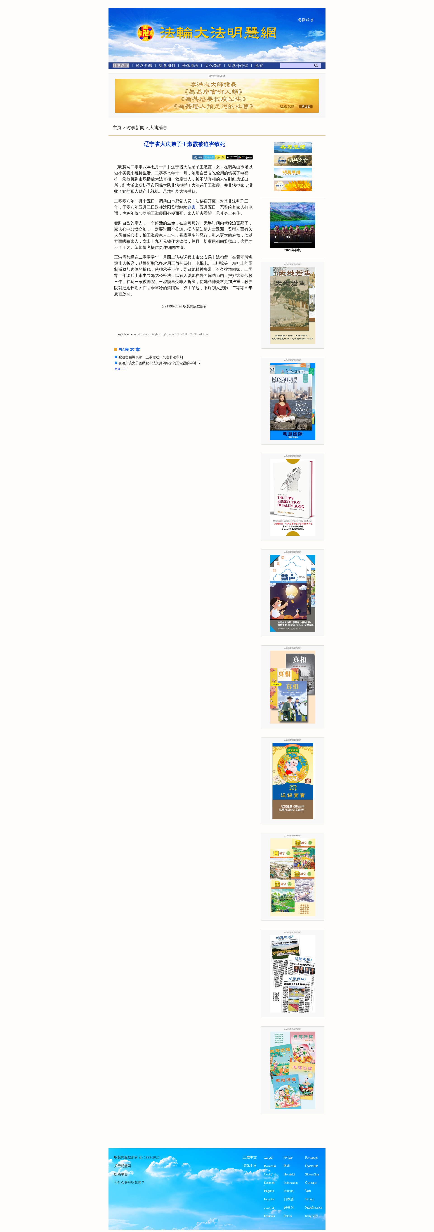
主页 (117, 127)
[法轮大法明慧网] (146, 25)
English (269, 1191)
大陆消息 (158, 127)
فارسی (269, 1207)
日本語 (289, 1199)
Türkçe (309, 1199)
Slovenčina (312, 1174)
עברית (288, 1157)
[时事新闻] (119, 66)
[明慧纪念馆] (238, 66)
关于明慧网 (122, 1166)
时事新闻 (135, 127)
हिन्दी (287, 1166)
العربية (268, 1157)
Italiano (288, 1191)
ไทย (308, 1191)
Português (311, 1157)
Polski (288, 1216)
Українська (313, 1207)
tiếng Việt (311, 1216)
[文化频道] (213, 66)
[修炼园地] (190, 66)
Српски (310, 1182)
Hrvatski (289, 1174)
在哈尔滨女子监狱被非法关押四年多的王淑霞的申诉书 (159, 363)
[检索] (259, 66)
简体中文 (250, 1166)
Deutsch (269, 1182)
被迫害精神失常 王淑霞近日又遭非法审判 (150, 357)
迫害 (191, 207)
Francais (269, 1216)
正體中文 (250, 1157)
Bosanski (270, 1166)
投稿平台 (121, 1174)
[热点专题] (144, 66)
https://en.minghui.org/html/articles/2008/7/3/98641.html (173, 334)
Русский (311, 1166)
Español (269, 1199)
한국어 (289, 1207)
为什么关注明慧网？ (129, 1182)
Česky (268, 1174)
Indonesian (291, 1182)
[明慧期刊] (167, 66)
